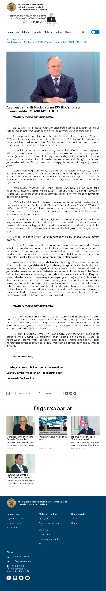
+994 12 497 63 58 (20, 556)
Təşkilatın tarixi (14, 518)
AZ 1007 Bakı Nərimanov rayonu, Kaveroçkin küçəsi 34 (17, 568)
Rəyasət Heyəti (14, 523)
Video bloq (45, 534)
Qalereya (43, 530)
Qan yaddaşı (45, 518)
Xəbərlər (25, 32)
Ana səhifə (11, 39)
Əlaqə (68, 32)
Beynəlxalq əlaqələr (49, 539)
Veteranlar (12, 527)
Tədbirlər (37, 32)
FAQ (41, 543)
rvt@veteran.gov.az (21, 561)
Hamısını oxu (13, 448)
